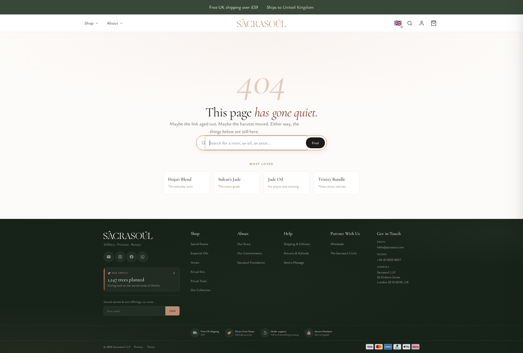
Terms (150, 347)
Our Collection (200, 290)
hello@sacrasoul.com (390, 247)
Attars (195, 262)
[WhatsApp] (143, 257)
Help (288, 233)
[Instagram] (120, 257)
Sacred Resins (199, 244)
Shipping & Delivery (297, 244)
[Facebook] (131, 257)
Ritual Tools (198, 281)
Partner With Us (345, 233)
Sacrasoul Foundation (251, 262)
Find (315, 142)
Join (172, 311)
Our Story (244, 244)
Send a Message (294, 262)
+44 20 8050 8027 (389, 259)
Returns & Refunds (296, 253)
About (243, 233)
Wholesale (337, 244)
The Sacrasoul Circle (343, 253)
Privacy (138, 347)
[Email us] (109, 257)
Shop (195, 233)
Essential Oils (199, 253)
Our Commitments (249, 253)
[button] (410, 23)
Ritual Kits (198, 271)
